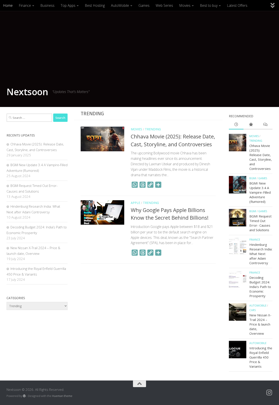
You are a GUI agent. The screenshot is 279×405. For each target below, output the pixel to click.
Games (144, 5)
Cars (252, 310)
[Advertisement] (139, 50)
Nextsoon (27, 91)
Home (8, 5)
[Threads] (142, 185)
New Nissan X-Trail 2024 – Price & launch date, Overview (260, 324)
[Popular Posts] (250, 124)
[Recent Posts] (236, 124)
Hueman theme (62, 396)
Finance (25, 5)
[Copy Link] (150, 185)
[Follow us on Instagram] (269, 392)
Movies (185, 5)
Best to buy (209, 5)
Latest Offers (237, 5)
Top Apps (68, 5)
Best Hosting (95, 5)
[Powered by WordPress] (24, 396)
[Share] (158, 185)
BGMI (252, 178)
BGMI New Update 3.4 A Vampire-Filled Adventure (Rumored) (260, 192)
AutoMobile (120, 5)
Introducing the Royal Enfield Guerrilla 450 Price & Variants (260, 357)
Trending (153, 129)
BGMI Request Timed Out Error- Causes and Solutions (260, 223)
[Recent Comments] (265, 124)
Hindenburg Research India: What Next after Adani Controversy (260, 253)
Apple (135, 203)
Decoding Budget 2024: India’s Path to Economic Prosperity (260, 286)
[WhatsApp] (135, 185)
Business (47, 5)
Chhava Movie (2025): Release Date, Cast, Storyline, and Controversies (260, 157)
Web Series (164, 5)
